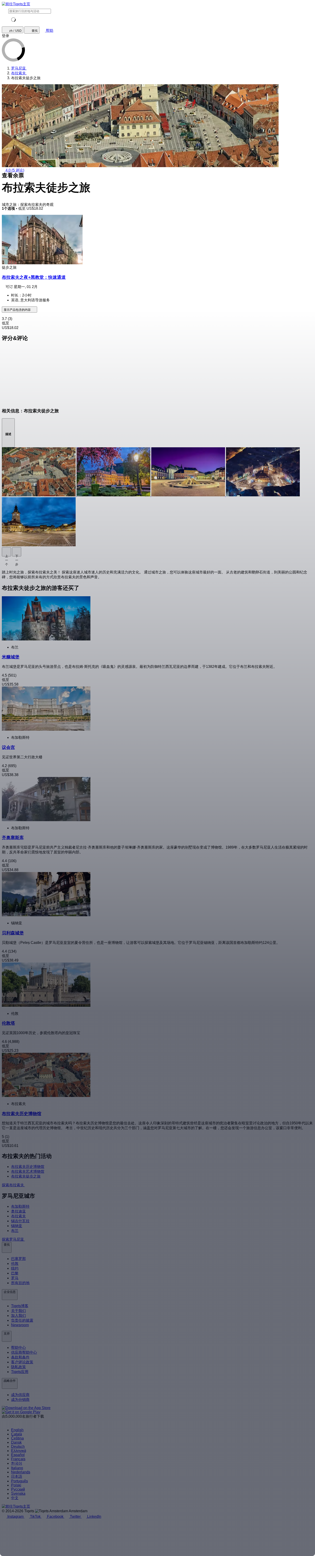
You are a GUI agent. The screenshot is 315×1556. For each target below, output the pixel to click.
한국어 (16, 1463)
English (17, 1430)
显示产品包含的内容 (18, 309)
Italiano (17, 1468)
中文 (14, 1498)
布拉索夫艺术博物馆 (27, 1171)
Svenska (18, 1493)
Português (19, 1481)
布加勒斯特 (20, 1206)
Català (16, 1434)
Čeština (17, 1438)
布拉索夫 (18, 1216)
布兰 (14, 1231)
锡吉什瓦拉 (20, 1221)
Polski (16, 1485)
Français (18, 1459)
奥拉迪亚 (18, 1211)
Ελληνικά (18, 1451)
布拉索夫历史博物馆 (27, 1167)
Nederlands (20, 1472)
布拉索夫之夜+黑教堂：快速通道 (34, 277)
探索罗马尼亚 (13, 1239)
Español (18, 1455)
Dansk (16, 1442)
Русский (18, 1489)
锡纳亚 (16, 1226)
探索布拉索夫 (13, 1185)
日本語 (16, 1476)
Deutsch (18, 1446)
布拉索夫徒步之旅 (26, 1176)
